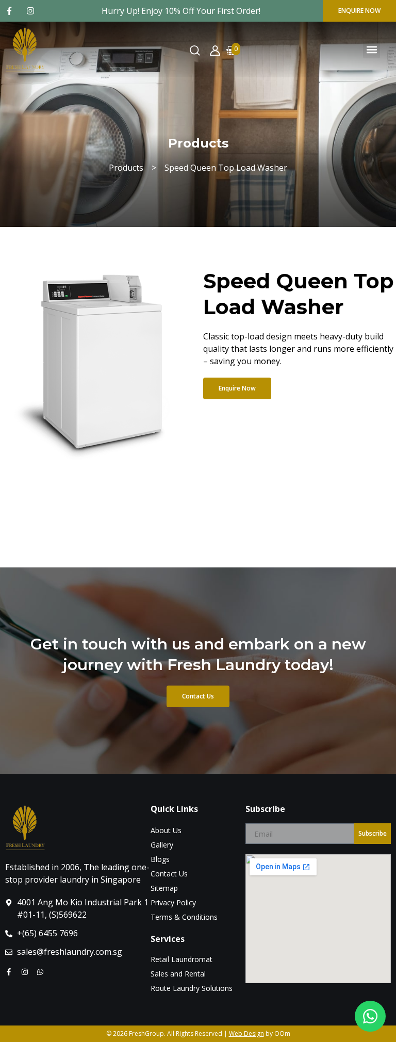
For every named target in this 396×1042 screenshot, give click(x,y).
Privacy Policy (173, 902)
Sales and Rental (178, 974)
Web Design (246, 1033)
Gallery (162, 845)
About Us (166, 830)
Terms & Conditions (184, 917)
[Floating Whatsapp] (370, 1016)
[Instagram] (32, 11)
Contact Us (169, 873)
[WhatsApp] (42, 971)
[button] (371, 49)
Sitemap (164, 888)
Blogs (160, 859)
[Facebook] (11, 11)
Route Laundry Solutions (192, 988)
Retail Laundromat (181, 959)
